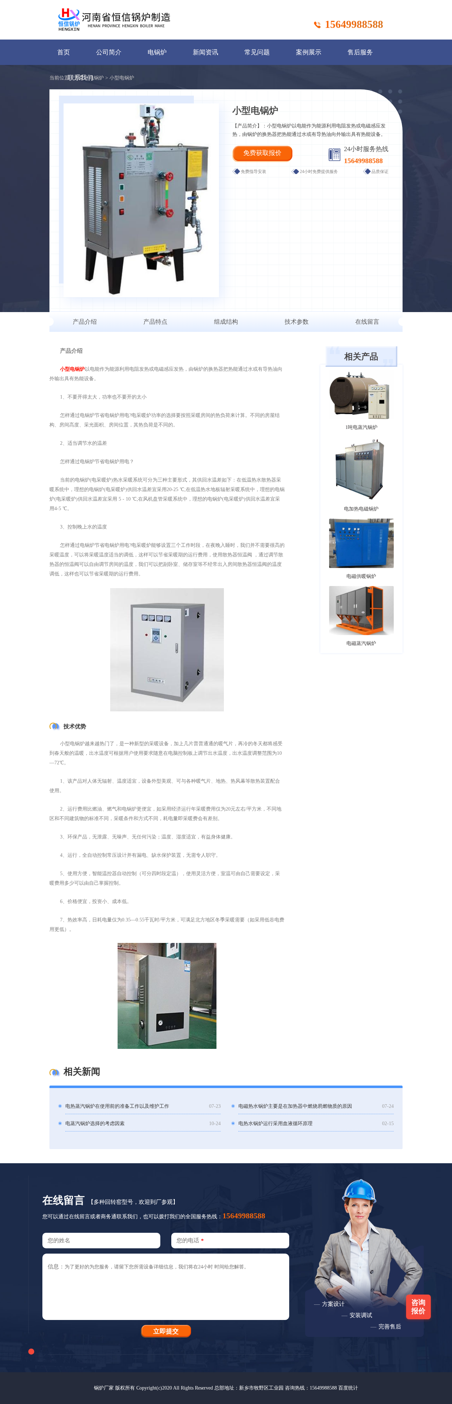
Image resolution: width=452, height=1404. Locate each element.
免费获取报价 (262, 152)
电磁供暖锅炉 (361, 576)
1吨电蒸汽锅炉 (361, 427)
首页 (63, 52)
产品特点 (155, 321)
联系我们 (80, 77)
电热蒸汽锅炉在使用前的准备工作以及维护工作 (117, 1106)
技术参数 (297, 321)
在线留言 (367, 321)
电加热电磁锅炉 (361, 509)
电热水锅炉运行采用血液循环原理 (275, 1123)
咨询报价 (418, 1306)
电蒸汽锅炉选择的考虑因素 (95, 1123)
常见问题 (257, 52)
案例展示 (308, 52)
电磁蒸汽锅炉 (361, 643)
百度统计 (348, 1388)
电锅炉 (157, 52)
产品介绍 (85, 321)
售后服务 (360, 52)
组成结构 (226, 321)
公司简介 (108, 52)
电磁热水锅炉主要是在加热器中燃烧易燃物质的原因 (295, 1106)
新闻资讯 (205, 52)
